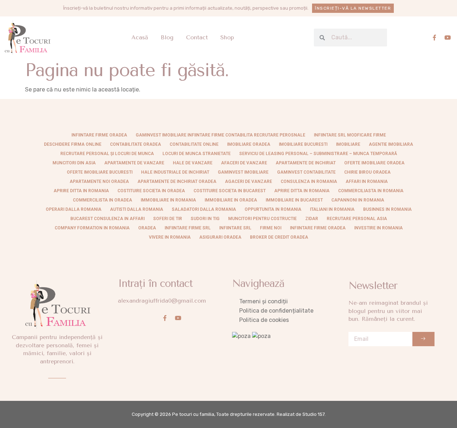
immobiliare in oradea (231, 200)
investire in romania (378, 227)
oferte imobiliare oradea (374, 162)
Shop (227, 37)
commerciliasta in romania (370, 190)
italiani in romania (332, 209)
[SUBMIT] (423, 339)
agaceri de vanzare (248, 181)
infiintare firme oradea (99, 135)
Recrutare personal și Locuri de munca (107, 153)
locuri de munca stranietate (196, 153)
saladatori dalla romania (204, 209)
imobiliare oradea (248, 144)
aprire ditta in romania (302, 190)
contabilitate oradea (135, 144)
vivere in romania (170, 237)
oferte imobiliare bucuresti (99, 172)
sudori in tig (205, 218)
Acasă (139, 37)
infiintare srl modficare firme (350, 135)
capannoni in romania (357, 200)
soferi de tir (167, 218)
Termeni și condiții (263, 301)
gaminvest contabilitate (306, 172)
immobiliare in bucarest (294, 200)
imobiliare (348, 144)
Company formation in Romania (92, 227)
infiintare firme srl (188, 227)
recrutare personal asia (357, 218)
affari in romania (367, 181)
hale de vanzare (192, 162)
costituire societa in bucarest (230, 190)
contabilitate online (194, 144)
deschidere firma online (72, 144)
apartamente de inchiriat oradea (176, 181)
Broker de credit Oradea (279, 237)
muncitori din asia (74, 162)
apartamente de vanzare (134, 162)
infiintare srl (235, 227)
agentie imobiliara (391, 144)
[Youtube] (447, 37)
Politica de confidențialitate (276, 310)
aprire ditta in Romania (81, 190)
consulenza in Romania (309, 181)
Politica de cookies (264, 320)
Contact (197, 37)
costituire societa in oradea (151, 190)
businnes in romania (387, 209)
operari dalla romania (73, 209)
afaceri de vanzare (244, 162)
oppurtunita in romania (273, 209)
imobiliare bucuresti (303, 144)
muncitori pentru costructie (262, 218)
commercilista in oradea (102, 200)
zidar (311, 218)
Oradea (147, 227)
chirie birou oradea (367, 172)
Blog (167, 37)
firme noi (270, 227)
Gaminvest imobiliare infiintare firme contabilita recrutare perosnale (220, 135)
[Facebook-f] (434, 37)
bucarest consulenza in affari (107, 218)
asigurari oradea (220, 237)
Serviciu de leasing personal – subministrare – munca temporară (318, 153)
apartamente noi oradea (99, 181)
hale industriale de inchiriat (175, 172)
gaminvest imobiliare (243, 172)
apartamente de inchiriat (306, 162)
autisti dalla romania (136, 209)
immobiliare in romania (168, 200)
